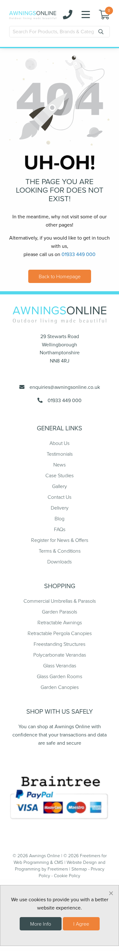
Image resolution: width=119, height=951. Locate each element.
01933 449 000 (79, 254)
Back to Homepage (60, 276)
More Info (40, 923)
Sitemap (79, 869)
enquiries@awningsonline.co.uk (62, 387)
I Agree (81, 923)
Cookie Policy (67, 875)
